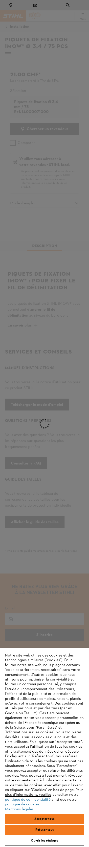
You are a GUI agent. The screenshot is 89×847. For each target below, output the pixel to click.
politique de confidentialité (27, 799)
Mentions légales (19, 809)
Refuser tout (44, 830)
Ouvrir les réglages (44, 841)
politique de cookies (22, 804)
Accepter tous (44, 819)
